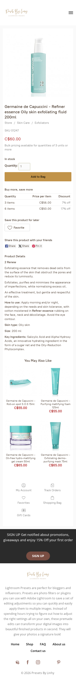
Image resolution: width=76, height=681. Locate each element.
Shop (29, 644)
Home (15, 644)
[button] (17, 227)
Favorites (24, 502)
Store (8, 123)
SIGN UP (38, 556)
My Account (24, 490)
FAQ (43, 644)
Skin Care (23, 123)
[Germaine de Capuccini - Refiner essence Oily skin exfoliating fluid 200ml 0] (38, 65)
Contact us (38, 651)
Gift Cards (23, 515)
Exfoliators (42, 123)
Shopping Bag (52, 502)
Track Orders (52, 490)
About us (59, 644)
